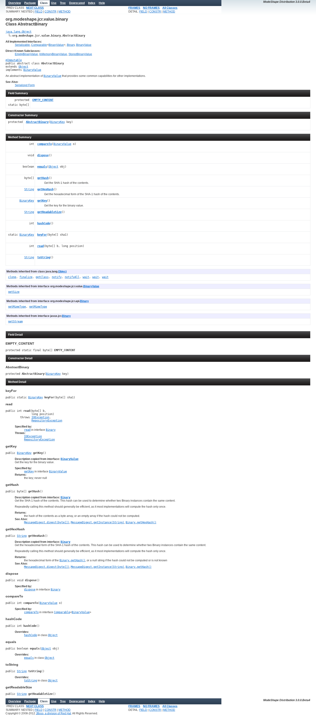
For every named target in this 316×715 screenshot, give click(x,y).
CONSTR (50, 11)
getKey (42, 200)
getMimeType (17, 306)
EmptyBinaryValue (26, 54)
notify (57, 277)
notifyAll (72, 277)
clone (12, 277)
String (29, 189)
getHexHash (45, 189)
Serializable (22, 45)
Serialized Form (25, 85)
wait (86, 277)
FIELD (39, 11)
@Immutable (14, 60)
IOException (40, 417)
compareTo (44, 144)
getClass (42, 277)
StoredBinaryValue (80, 54)
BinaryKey (57, 122)
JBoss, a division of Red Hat (53, 713)
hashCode (43, 223)
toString (43, 257)
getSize (13, 291)
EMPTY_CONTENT (42, 100)
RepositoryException (46, 420)
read (40, 246)
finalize (25, 277)
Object (23, 66)
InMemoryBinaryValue (53, 54)
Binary (71, 45)
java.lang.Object (18, 31)
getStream (15, 321)
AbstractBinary (37, 122)
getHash (43, 178)
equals (42, 166)
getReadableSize (49, 212)
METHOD (65, 11)
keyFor (42, 234)
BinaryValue (56, 45)
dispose (43, 155)
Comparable (39, 45)
